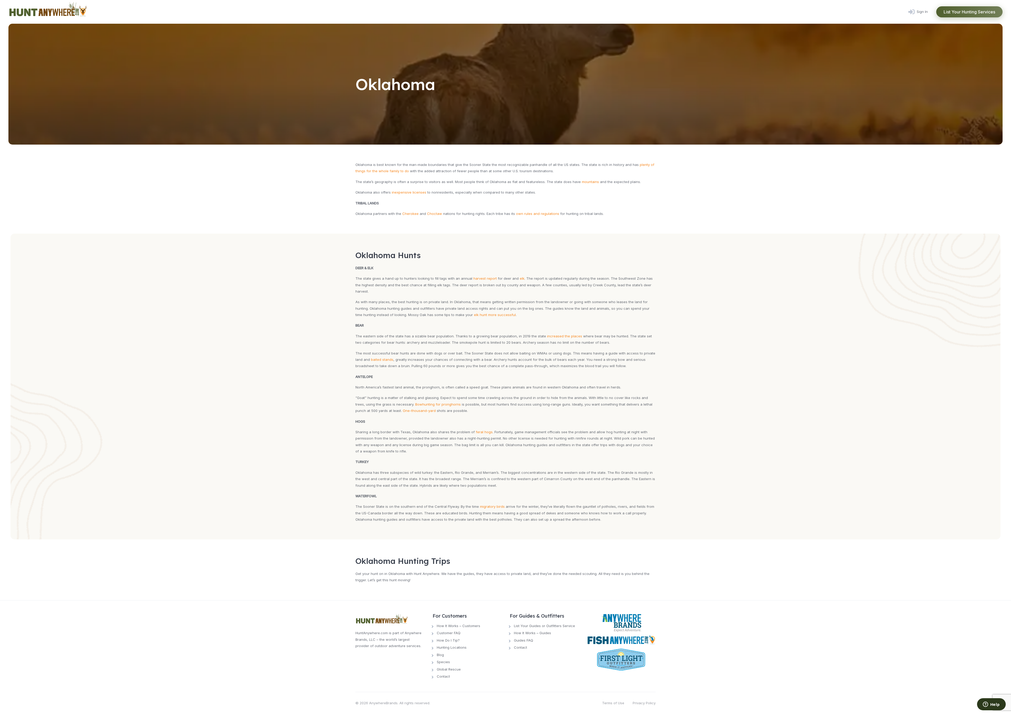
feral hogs (484, 432)
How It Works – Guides (532, 633)
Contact (443, 676)
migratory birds (492, 506)
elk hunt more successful (495, 315)
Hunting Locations (452, 647)
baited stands (382, 359)
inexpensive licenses (409, 192)
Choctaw (434, 213)
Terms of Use (613, 703)
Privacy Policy (644, 703)
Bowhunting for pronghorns (438, 404)
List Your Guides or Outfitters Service (544, 626)
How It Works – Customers (458, 626)
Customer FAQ (448, 633)
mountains (590, 182)
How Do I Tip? (448, 640)
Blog (440, 655)
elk (522, 278)
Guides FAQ (523, 640)
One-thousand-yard (419, 410)
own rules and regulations (537, 213)
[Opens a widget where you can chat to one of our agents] (991, 704)
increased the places (564, 336)
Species (443, 662)
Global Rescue (449, 669)
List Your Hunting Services (969, 11)
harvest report (485, 278)
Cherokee (410, 213)
